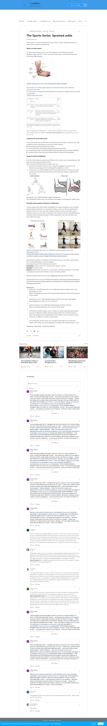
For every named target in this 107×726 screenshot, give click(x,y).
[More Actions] (79, 391)
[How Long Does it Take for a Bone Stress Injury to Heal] (29, 352)
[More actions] (79, 31)
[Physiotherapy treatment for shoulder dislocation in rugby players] (77, 352)
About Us (46, 720)
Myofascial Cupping (59, 21)
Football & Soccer (45, 21)
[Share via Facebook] (27, 331)
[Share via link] (38, 331)
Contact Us (58, 720)
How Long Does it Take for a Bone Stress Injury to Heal (29, 361)
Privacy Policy (52, 720)
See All (86, 343)
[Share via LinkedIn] (34, 331)
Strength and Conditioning (48, 326)
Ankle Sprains (71, 21)
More (80, 21)
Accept (100, 723)
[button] (85, 5)
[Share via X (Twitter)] (31, 331)
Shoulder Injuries (32, 21)
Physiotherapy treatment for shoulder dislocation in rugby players (77, 361)
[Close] (105, 724)
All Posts (21, 21)
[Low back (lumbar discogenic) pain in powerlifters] (53, 352)
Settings (94, 723)
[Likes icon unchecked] (31, 416)
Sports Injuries (37, 326)
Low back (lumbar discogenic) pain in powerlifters (50, 361)
